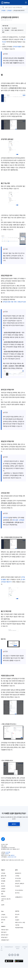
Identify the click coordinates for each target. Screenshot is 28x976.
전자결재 (3, 881)
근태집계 (3, 888)
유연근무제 (17, 881)
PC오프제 (17, 886)
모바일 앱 (3, 896)
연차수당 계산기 (4, 935)
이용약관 (17, 925)
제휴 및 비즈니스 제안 (20, 922)
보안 (2, 922)
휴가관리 (3, 878)
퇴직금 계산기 (4, 937)
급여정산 (3, 891)
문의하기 (14, 824)
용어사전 (3, 919)
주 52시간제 (18, 878)
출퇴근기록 (3, 875)
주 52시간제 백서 (19, 890)
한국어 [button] (1, 948)
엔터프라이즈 (18, 873)
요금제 (2, 904)
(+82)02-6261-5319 (11, 857)
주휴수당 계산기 (4, 929)
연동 (2, 893)
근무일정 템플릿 (17, 46)
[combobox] (14, 7)
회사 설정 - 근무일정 (18, 520)
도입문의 (17, 920)
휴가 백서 (17, 893)
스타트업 (17, 875)
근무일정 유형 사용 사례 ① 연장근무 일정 (14, 302)
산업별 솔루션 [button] (18, 897)
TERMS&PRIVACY (8, 947)
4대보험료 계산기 (5, 940)
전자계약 (3, 886)
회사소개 (17, 914)
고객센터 (3, 914)
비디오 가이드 (4, 917)
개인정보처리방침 (19, 927)
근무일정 (3, 873)
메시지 (2, 883)
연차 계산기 (3, 932)
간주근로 (5, 517)
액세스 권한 (7, 28)
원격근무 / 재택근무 (19, 883)
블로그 (16, 917)
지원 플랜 (6, 30)
